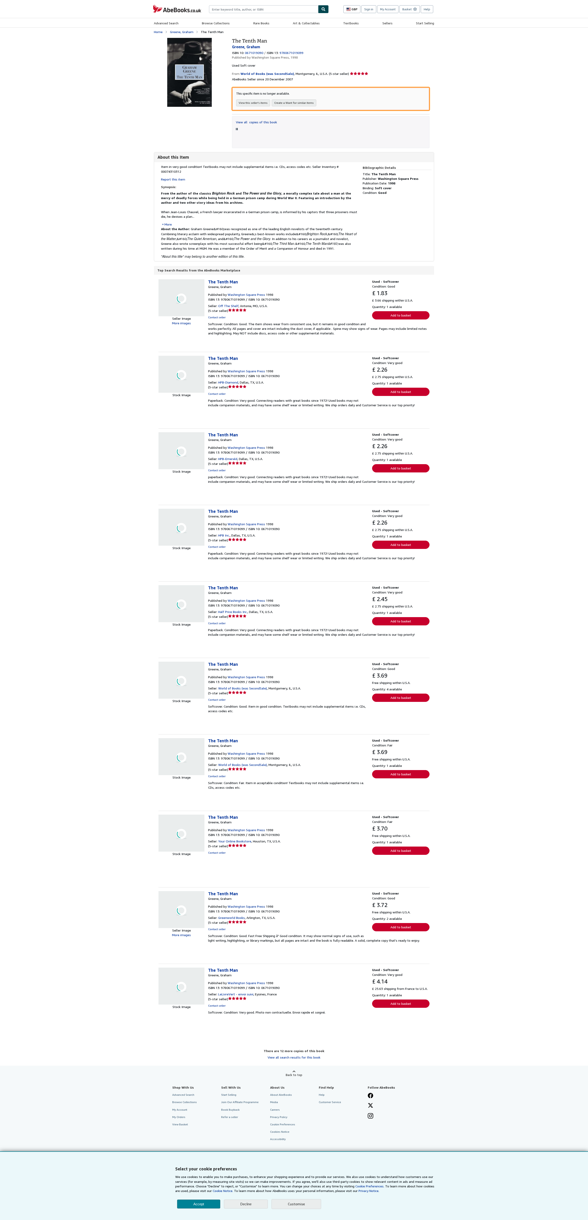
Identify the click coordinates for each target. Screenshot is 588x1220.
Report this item (173, 179)
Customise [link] (296, 1204)
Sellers (387, 23)
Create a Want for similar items (294, 102)
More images (181, 323)
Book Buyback (230, 1109)
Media (274, 1102)
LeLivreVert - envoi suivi (235, 994)
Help (427, 9)
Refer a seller (229, 1117)
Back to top (294, 1075)
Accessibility (278, 1139)
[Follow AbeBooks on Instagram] (370, 1116)
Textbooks (351, 23)
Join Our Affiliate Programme (240, 1102)
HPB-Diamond (228, 382)
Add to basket (400, 315)
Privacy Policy (278, 1117)
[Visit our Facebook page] (370, 1096)
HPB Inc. (224, 535)
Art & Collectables (306, 23)
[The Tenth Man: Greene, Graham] (189, 40)
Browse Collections (216, 23)
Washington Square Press (246, 295)
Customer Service (330, 1102)
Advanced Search (166, 23)
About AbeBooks (281, 1094)
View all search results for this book (294, 1057)
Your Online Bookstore (234, 841)
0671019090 (254, 53)
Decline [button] (246, 1204)
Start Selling (425, 23)
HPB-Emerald (227, 459)
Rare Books (261, 23)
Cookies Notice (279, 1131)
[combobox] (263, 9)
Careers (275, 1109)
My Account (388, 9)
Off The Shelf (228, 306)
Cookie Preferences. (369, 1186)
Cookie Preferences (282, 1124)
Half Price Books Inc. (232, 612)
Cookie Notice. (223, 1191)
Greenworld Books (231, 918)
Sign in (368, 9)
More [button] (168, 224)
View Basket (180, 1124)
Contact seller (217, 317)
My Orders (178, 1117)
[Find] (323, 9)
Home (158, 32)
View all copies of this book (256, 122)
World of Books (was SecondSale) (242, 688)
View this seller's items (253, 102)
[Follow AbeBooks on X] (370, 1105)
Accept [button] (198, 1204)
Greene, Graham (181, 32)
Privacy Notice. (369, 1191)
